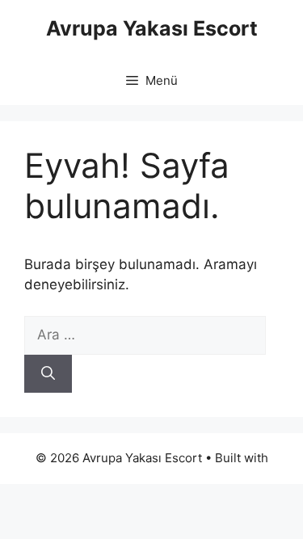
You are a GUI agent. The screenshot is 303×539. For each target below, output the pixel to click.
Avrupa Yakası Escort (152, 28)
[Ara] (48, 374)
